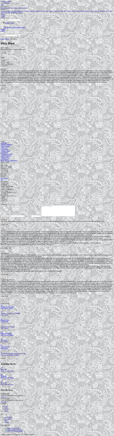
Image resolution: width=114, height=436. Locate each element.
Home (2, 39)
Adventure (8, 11)
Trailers (14, 27)
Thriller (13, 12)
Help (5, 420)
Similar (23, 37)
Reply (2, 228)
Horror (74, 11)
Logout (3, 31)
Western (20, 12)
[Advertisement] (54, 106)
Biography (20, 11)
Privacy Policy (8, 417)
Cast (6, 37)
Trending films (8, 27)
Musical (82, 11)
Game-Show (63, 11)
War (16, 12)
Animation (14, 11)
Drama (43, 11)
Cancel (10, 204)
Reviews (17, 37)
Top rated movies (23, 8)
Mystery (87, 11)
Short (111, 11)
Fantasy (51, 11)
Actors (23, 27)
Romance (102, 11)
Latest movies (14, 8)
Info (2, 37)
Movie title (4, 397)
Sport (2, 12)
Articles (19, 27)
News (91, 11)
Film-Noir (56, 11)
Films (5, 406)
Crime (30, 11)
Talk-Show (7, 12)
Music (78, 11)
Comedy (26, 11)
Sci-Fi (107, 11)
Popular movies (5, 8)
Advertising (7, 419)
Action (3, 11)
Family (47, 11)
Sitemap (6, 422)
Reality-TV (96, 11)
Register (3, 29)
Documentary (36, 11)
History (69, 11)
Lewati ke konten (6, 1)
